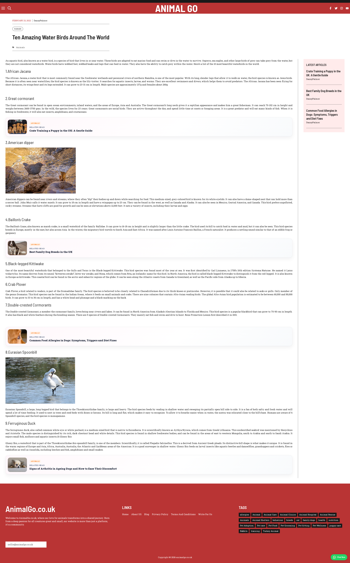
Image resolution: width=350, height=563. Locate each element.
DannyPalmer (40, 20)
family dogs (309, 520)
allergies (244, 514)
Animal (256, 514)
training (255, 531)
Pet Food (273, 525)
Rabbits (243, 531)
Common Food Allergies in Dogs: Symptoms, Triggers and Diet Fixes (73, 340)
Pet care (261, 525)
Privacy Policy (160, 514)
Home (125, 514)
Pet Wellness (319, 525)
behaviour (278, 520)
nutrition (333, 520)
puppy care (335, 525)
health (321, 520)
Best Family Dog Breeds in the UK (50, 252)
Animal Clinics (288, 514)
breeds (289, 520)
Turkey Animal (270, 531)
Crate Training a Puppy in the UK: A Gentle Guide (60, 130)
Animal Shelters (260, 520)
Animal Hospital (308, 514)
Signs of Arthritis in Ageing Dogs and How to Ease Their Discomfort (73, 468)
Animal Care (270, 514)
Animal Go (176, 8)
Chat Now (341, 557)
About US (136, 514)
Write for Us (205, 514)
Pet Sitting (303, 525)
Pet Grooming (288, 525)
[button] (9, 8)
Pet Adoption (247, 525)
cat (297, 520)
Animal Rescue (327, 514)
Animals (17, 28)
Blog (146, 514)
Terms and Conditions (183, 514)
